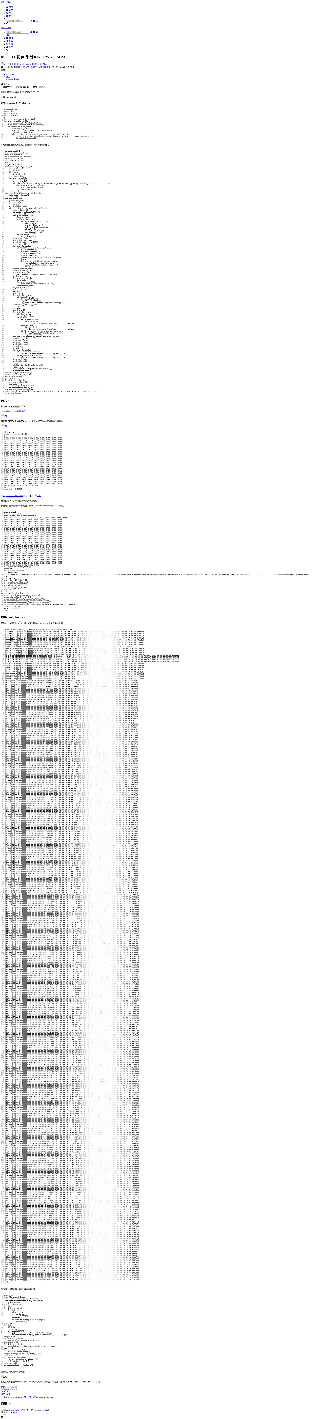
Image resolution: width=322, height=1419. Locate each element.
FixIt (47, 1410)
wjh (15, 1412)
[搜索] (31, 21)
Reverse (27, 64)
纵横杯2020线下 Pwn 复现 (15, 1397)
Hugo (16, 1410)
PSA (8, 77)
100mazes (10, 74)
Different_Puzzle (12, 79)
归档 (10, 7)
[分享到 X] (2, 1391)
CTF (37, 64)
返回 (3, 1394)
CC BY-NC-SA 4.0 (9, 1389)
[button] (161, 1414)
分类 (10, 10)
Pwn (19, 64)
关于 (10, 16)
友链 (10, 13)
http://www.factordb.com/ (13, 496)
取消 (8, 35)
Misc (45, 64)
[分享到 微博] (8, 1391)
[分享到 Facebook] (5, 1391)
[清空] (34, 21)
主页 (8, 1394)
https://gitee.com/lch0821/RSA (13, 411)
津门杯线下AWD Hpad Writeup (40, 1397)
